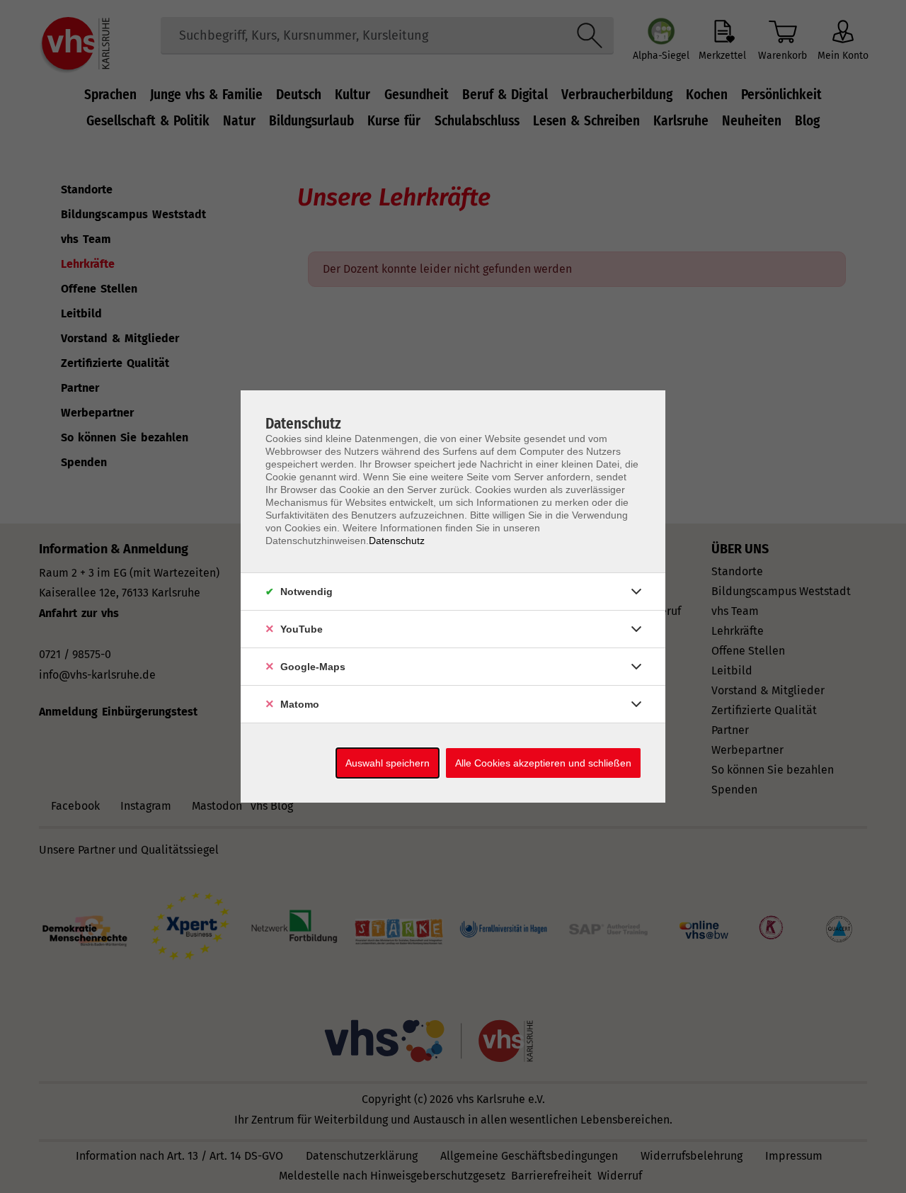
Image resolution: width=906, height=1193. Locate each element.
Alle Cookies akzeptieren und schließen (543, 763)
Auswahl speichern (387, 763)
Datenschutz (397, 540)
